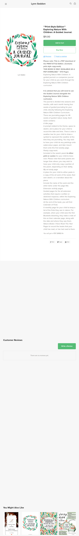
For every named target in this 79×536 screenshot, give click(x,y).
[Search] (71, 4)
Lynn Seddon (38, 3)
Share (52, 242)
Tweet (60, 242)
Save (68, 242)
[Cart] (76, 4)
